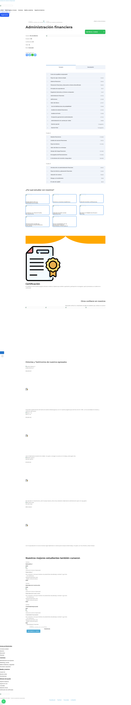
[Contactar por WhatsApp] (4, 701)
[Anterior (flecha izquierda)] (0, 704)
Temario (61, 67)
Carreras (20, 10)
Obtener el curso (33, 631)
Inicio (2, 10)
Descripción (90, 67)
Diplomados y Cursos (11, 10)
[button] (63, 547)
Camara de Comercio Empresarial (7, 0)
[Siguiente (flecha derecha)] (1, 704)
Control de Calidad (38, 22)
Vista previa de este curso (32, 577)
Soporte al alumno (39, 10)
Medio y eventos (28, 10)
